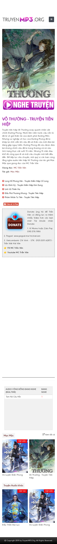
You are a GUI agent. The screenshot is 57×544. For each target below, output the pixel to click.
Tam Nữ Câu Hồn (13, 397)
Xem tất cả (50, 434)
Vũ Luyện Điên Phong (12, 475)
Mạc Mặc (15, 171)
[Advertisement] (28, 288)
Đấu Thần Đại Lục (11, 525)
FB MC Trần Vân (15, 248)
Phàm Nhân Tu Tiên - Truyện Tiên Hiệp (22, 197)
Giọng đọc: (7, 168)
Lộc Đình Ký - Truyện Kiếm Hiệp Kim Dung (24, 185)
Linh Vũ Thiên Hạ (12, 189)
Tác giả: (6, 171)
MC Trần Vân (32, 163)
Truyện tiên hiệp (9, 130)
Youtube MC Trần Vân (18, 252)
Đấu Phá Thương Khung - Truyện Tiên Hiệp (24, 193)
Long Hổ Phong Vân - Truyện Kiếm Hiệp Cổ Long (26, 181)
